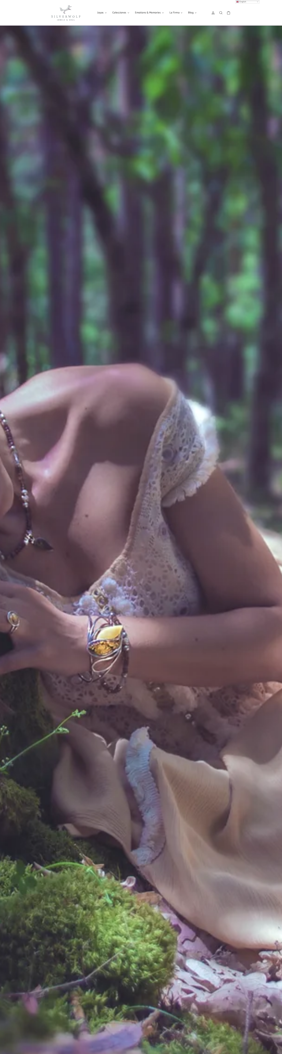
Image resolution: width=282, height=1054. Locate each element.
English (242, 2)
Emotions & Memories (148, 12)
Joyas (100, 12)
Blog (191, 12)
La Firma (174, 12)
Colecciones (119, 12)
